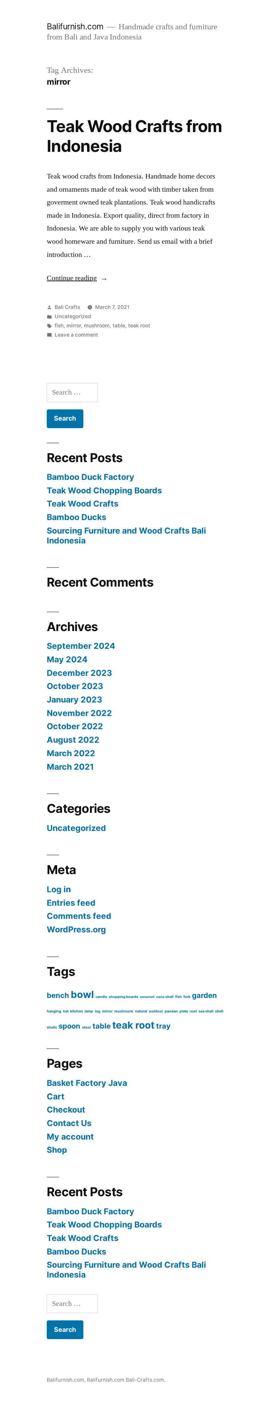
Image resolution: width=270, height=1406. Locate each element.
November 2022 (79, 713)
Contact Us (69, 1123)
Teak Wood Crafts (83, 504)
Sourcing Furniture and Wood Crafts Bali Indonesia (126, 535)
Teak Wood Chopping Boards (104, 490)
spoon (69, 1026)
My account (70, 1137)
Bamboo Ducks (76, 517)
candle (101, 997)
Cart (56, 1096)
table (119, 325)
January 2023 (74, 699)
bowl (82, 994)
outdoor (156, 1011)
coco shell (165, 997)
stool (86, 1027)
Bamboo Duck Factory (90, 477)
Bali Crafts (67, 307)
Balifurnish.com (75, 26)
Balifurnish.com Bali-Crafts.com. (126, 1380)
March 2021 (70, 767)
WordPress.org (76, 929)
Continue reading (77, 278)
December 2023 (79, 673)
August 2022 (73, 740)
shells (52, 1027)
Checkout (66, 1110)
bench (58, 995)
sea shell (206, 1011)
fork (186, 997)
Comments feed (79, 916)
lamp (89, 1011)
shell (219, 1011)
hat (65, 1011)
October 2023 (75, 686)
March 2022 (71, 753)
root (193, 1011)
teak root (139, 325)
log (97, 1011)
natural (141, 1011)
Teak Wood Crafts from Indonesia (134, 135)
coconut (147, 997)
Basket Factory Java (87, 1083)
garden (204, 995)
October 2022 (75, 726)
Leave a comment (76, 335)
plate (183, 1011)
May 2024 (67, 659)
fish (59, 325)
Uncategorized (73, 316)
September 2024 (81, 646)
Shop (57, 1150)
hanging (54, 1011)
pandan (171, 1011)
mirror (74, 325)
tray (163, 1026)
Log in (59, 889)
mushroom (97, 325)
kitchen (76, 1011)
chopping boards (123, 997)
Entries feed (71, 903)
